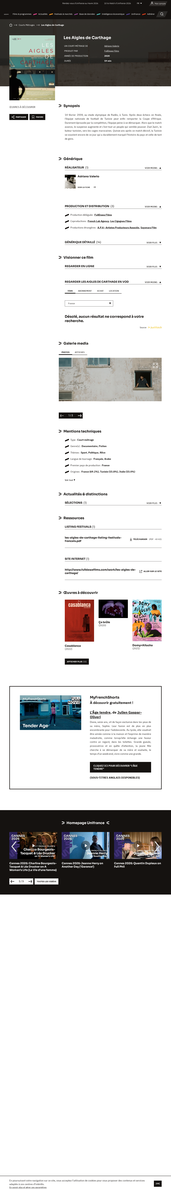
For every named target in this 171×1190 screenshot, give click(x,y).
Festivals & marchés (63, 14)
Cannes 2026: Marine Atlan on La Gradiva (136, 865)
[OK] (158, 1183)
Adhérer (151, 14)
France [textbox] (71, 303)
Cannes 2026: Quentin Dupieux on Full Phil (85, 865)
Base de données (87, 14)
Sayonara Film (149, 227)
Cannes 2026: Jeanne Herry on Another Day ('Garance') (30, 865)
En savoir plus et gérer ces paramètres (28, 1187)
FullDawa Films (111, 51)
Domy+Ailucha (142, 645)
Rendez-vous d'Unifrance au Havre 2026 (80, 3)
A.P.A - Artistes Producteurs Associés (118, 227)
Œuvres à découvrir (22, 107)
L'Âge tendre (100, 712)
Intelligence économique (113, 14)
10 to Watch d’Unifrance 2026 (117, 3)
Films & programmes (22, 14)
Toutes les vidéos (46, 881)
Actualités (42, 14)
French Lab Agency (98, 221)
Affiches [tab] (80, 352)
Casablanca (73, 646)
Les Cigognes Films (121, 221)
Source (143, 327)
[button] (155, 366)
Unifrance (135, 14)
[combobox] (89, 303)
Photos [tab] (65, 352)
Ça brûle (104, 622)
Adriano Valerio (111, 46)
